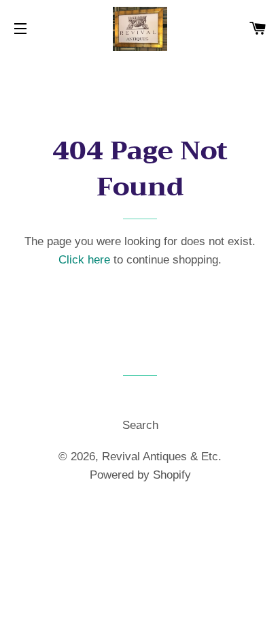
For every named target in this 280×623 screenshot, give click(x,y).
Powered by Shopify (140, 474)
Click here (84, 259)
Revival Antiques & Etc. (162, 456)
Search (140, 425)
